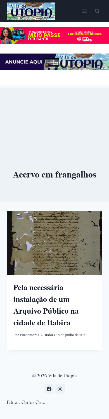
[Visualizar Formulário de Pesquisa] (97, 11)
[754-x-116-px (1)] (54, 42)
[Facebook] (49, 389)
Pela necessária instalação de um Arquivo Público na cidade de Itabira (46, 304)
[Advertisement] (54, 115)
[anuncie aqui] (54, 68)
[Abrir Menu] (84, 11)
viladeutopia (29, 334)
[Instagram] (60, 389)
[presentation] (54, 243)
